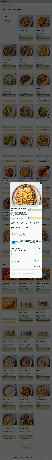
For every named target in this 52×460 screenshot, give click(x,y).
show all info (36, 248)
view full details (26, 276)
